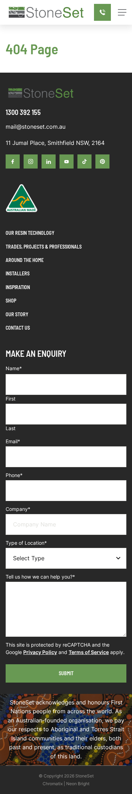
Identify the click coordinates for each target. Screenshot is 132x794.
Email (13, 441)
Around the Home (25, 260)
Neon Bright (77, 783)
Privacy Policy (40, 652)
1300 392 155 (23, 112)
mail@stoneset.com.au (35, 126)
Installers (18, 273)
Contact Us (18, 328)
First (10, 399)
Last (10, 428)
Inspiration (18, 287)
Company (18, 509)
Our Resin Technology (30, 233)
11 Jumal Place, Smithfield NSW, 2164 (55, 142)
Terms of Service (89, 652)
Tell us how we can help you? (40, 577)
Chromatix (53, 783)
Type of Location (26, 543)
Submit (66, 673)
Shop (11, 301)
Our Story (17, 314)
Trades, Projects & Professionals (44, 247)
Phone (14, 475)
